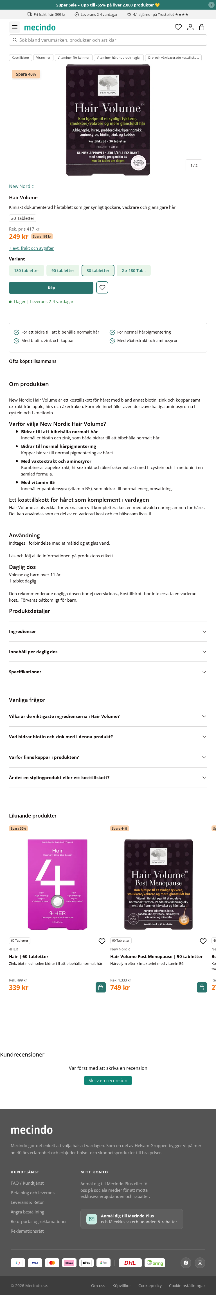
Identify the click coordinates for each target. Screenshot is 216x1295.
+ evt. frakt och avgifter (31, 248)
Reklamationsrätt (27, 1230)
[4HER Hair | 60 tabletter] (57, 884)
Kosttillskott (20, 57)
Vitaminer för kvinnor (74, 57)
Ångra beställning (27, 1211)
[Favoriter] (178, 27)
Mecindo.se (36, 1285)
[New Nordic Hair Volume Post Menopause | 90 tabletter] (158, 884)
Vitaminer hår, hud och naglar (119, 57)
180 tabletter (26, 270)
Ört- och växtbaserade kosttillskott (173, 57)
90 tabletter (62, 270)
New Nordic (21, 186)
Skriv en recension (108, 1080)
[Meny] (14, 27)
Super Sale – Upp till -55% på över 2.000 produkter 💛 (108, 5)
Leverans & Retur (27, 1202)
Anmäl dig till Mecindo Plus (106, 1183)
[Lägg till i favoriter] (102, 287)
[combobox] (108, 40)
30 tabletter (98, 270)
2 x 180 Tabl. (134, 270)
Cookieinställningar (187, 1285)
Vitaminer (43, 57)
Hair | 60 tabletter (28, 956)
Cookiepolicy (150, 1285)
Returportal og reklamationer (39, 1221)
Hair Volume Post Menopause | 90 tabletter (156, 956)
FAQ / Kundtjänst (27, 1183)
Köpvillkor (121, 1285)
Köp (51, 287)
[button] (201, 27)
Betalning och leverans (33, 1192)
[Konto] (190, 27)
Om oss (98, 1285)
